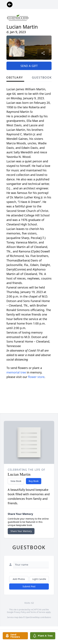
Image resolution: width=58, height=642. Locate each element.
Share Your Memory (21, 531)
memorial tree (16, 372)
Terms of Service (37, 612)
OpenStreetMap (32, 617)
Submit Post (29, 586)
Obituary (14, 77)
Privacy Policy (20, 612)
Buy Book (34, 481)
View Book (15, 481)
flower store (36, 377)
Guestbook (42, 77)
